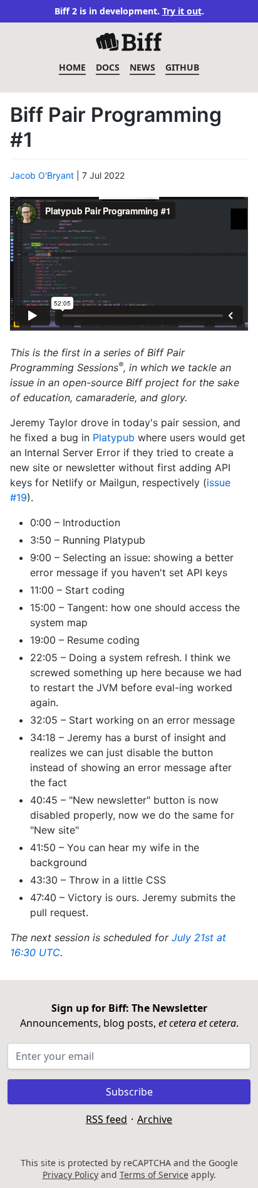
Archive (154, 1119)
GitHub (182, 67)
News (142, 67)
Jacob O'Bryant (42, 175)
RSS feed (106, 1119)
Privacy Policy (70, 1175)
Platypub (114, 437)
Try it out (182, 11)
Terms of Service (154, 1175)
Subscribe (129, 1092)
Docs (108, 67)
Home (72, 67)
